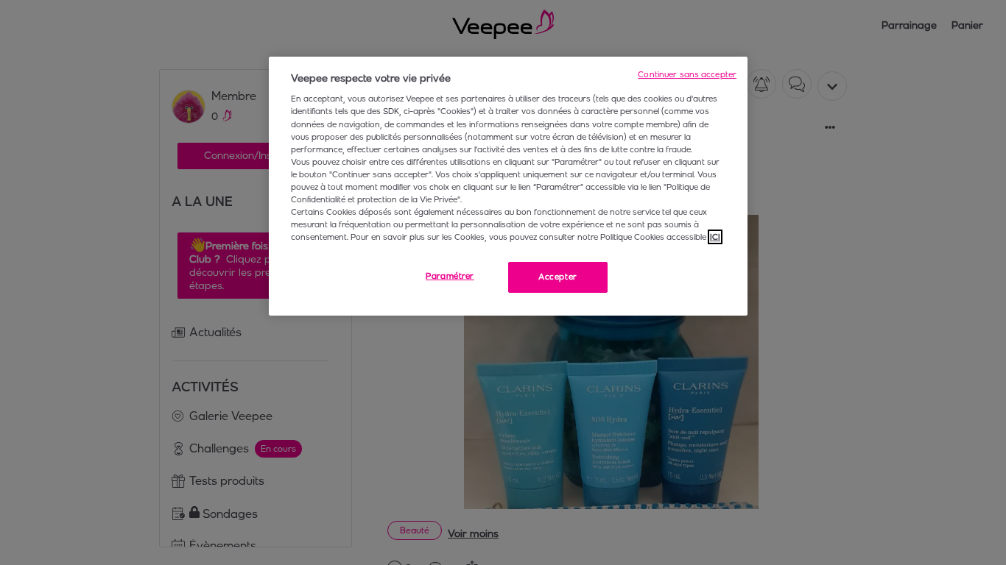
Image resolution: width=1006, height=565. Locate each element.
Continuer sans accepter (687, 74)
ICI (715, 237)
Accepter (557, 276)
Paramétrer (450, 276)
